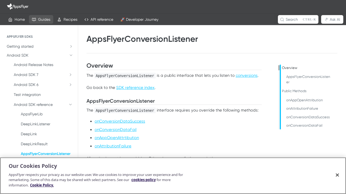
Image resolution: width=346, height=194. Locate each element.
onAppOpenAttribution (304, 100)
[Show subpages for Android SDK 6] (70, 84)
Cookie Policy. (42, 184)
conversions (247, 75)
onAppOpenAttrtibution (117, 137)
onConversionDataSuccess (120, 121)
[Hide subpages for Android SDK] (71, 55)
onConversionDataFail (116, 129)
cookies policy (143, 179)
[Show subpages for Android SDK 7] (70, 74)
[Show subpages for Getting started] (71, 46)
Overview (289, 68)
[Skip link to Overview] (83, 66)
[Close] (337, 175)
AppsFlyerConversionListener (308, 79)
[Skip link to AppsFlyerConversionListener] (83, 101)
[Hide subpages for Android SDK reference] (70, 104)
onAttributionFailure (113, 146)
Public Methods (294, 91)
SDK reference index (135, 87)
